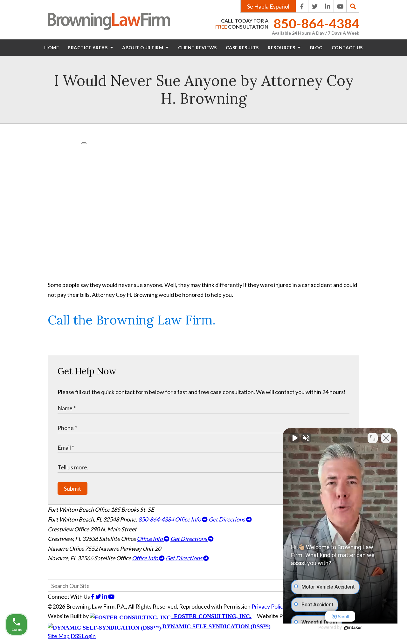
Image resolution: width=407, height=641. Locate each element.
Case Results (242, 47)
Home (51, 47)
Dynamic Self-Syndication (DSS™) (216, 626)
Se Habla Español (268, 6)
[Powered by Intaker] (352, 628)
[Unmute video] (294, 438)
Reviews (197, 47)
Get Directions (227, 519)
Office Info (188, 519)
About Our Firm (143, 47)
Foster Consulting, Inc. (212, 616)
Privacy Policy (269, 606)
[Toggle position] (373, 438)
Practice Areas (88, 47)
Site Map (59, 635)
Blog (316, 47)
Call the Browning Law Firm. (132, 320)
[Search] (353, 6)
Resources (282, 47)
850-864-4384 (316, 24)
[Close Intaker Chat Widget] (386, 438)
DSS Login (83, 635)
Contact (347, 47)
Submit (72, 488)
